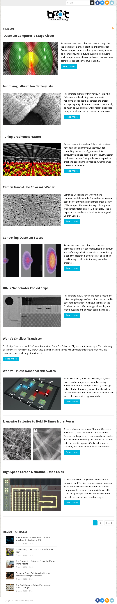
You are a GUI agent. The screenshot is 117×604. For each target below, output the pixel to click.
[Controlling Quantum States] (32, 260)
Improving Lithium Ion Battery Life (28, 86)
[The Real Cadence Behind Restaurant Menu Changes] (10, 587)
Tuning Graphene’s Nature (22, 136)
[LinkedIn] (111, 2)
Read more (68, 66)
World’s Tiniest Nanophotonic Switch (29, 371)
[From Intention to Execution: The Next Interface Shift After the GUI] (10, 540)
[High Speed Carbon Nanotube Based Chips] (32, 494)
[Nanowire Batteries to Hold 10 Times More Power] (32, 444)
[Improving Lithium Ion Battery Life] (32, 109)
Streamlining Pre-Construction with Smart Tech (35, 550)
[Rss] (107, 2)
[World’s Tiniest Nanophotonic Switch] (32, 394)
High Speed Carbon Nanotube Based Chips (33, 472)
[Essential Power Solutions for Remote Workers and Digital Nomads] (10, 575)
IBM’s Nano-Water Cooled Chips (25, 288)
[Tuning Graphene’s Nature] (32, 159)
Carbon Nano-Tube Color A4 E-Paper (29, 187)
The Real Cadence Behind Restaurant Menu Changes (33, 586)
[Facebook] (97, 2)
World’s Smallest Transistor (22, 338)
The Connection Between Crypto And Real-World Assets (35, 562)
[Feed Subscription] (113, 28)
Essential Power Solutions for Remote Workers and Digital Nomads (33, 574)
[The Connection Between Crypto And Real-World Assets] (10, 564)
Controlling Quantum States (23, 237)
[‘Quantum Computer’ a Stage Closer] (30, 58)
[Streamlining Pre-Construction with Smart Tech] (10, 552)
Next (108, 523)
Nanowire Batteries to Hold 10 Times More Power (38, 421)
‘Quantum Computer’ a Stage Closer (28, 36)
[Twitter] (102, 2)
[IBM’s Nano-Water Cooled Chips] (32, 311)
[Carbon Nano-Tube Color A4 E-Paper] (32, 210)
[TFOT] (58, 14)
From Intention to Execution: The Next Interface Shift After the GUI (33, 538)
